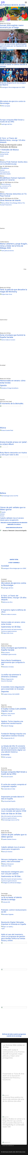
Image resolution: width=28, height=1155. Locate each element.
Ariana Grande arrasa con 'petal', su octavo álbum (13, 443)
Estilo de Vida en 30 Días (11, 813)
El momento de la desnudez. (12, 403)
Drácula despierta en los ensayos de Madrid (13, 84)
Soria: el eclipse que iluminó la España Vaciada (12, 336)
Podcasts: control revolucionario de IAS (13, 911)
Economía (5, 754)
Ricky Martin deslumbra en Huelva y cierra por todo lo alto (13, 453)
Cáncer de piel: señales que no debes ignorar (12, 508)
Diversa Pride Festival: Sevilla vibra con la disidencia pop (13, 163)
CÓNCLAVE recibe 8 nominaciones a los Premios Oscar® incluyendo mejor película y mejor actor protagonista (13, 1054)
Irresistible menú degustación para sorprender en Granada (13, 688)
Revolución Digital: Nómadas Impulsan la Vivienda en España (13, 923)
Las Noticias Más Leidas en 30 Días (13, 1046)
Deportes (5, 691)
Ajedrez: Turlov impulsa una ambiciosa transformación (12, 722)
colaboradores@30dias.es (8, 1145)
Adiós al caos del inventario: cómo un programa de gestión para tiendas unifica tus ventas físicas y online (13, 937)
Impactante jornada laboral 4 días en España (12, 797)
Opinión (3, 385)
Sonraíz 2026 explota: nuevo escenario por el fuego (12, 26)
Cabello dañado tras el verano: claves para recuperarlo (12, 519)
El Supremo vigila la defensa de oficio (13, 611)
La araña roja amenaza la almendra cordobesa (11, 675)
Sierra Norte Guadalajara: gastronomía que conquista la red (13, 662)
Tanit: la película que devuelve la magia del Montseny (13, 290)
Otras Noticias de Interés (10, 200)
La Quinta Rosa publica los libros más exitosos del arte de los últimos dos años (13, 1099)
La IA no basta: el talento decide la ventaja (13, 65)
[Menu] (26, 2)
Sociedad (5, 566)
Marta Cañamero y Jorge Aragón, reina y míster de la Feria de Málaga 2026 (13, 245)
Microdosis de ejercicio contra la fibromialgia (12, 102)
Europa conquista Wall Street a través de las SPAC (12, 121)
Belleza (3, 493)
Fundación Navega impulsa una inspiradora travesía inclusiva (13, 734)
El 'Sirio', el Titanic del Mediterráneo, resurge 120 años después (12, 140)
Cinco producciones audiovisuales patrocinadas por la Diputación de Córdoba (13, 46)
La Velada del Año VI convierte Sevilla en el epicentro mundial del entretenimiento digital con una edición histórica (13, 749)
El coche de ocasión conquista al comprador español (13, 785)
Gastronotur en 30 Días (11, 627)
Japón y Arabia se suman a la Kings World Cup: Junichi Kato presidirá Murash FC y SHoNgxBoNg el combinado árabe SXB (13, 1123)
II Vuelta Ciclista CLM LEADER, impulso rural (13, 710)
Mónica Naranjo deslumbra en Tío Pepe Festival (13, 195)
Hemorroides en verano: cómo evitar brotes (12, 381)
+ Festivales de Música (9, 149)
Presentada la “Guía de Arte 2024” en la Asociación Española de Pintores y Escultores (13, 1077)
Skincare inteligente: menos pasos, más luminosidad (12, 860)
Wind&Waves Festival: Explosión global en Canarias (12, 179)
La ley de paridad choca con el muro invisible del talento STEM (13, 810)
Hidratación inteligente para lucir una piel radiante (12, 873)
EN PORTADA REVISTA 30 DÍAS (12, 5)
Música (3, 427)
